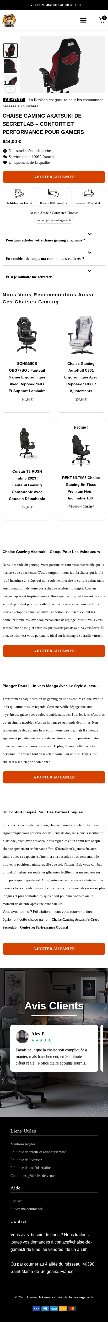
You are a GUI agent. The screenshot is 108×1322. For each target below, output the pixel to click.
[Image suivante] (98, 64)
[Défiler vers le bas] (10, 89)
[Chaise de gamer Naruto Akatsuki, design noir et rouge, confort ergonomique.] (10, 50)
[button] (83, 20)
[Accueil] (15, 20)
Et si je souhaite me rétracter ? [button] (30, 277)
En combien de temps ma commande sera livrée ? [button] (45, 259)
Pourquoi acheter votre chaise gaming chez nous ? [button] (45, 240)
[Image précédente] (26, 64)
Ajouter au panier (54, 177)
